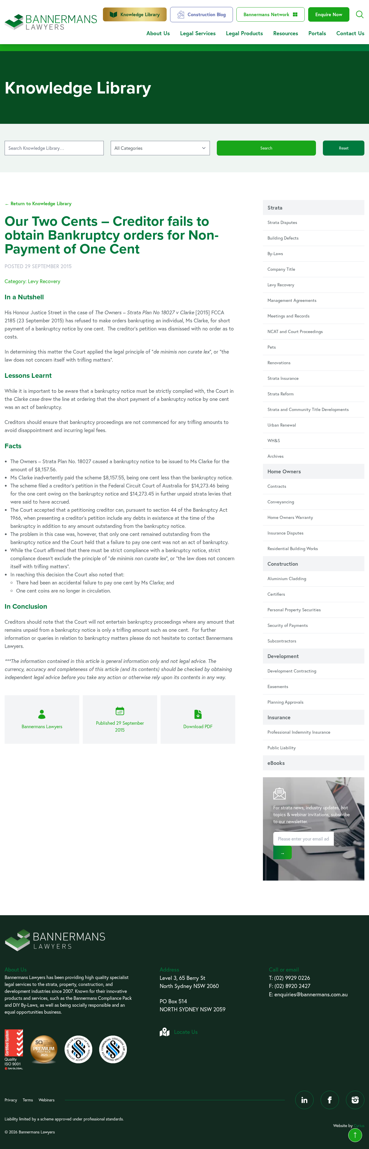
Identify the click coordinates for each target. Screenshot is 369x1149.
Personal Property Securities (294, 609)
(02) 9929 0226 (292, 977)
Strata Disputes (282, 222)
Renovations (279, 362)
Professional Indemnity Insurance (299, 732)
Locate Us (186, 1031)
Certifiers (276, 594)
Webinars (46, 1100)
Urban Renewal (282, 425)
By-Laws (275, 253)
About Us (158, 33)
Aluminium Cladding (287, 578)
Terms (28, 1100)
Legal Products (244, 33)
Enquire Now (328, 14)
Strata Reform (281, 394)
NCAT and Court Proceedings (295, 331)
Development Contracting (292, 671)
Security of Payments (288, 625)
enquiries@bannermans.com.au (311, 994)
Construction (283, 563)
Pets (272, 347)
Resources (285, 33)
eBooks (276, 762)
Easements (278, 686)
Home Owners (284, 471)
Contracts (277, 486)
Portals (317, 33)
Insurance (279, 717)
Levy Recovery (281, 284)
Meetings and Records (289, 316)
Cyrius (359, 1125)
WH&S (274, 440)
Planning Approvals (286, 702)
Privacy (11, 1100)
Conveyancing (281, 502)
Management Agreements (292, 300)
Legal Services (198, 33)
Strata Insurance (283, 378)
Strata (275, 207)
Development (283, 656)
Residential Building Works (293, 548)
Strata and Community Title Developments (308, 409)
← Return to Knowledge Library (38, 203)
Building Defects (283, 238)
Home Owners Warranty (290, 517)
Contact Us (350, 33)
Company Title (281, 269)
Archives (276, 456)
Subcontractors (282, 641)
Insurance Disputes (286, 533)
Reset (344, 148)
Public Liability (282, 747)
